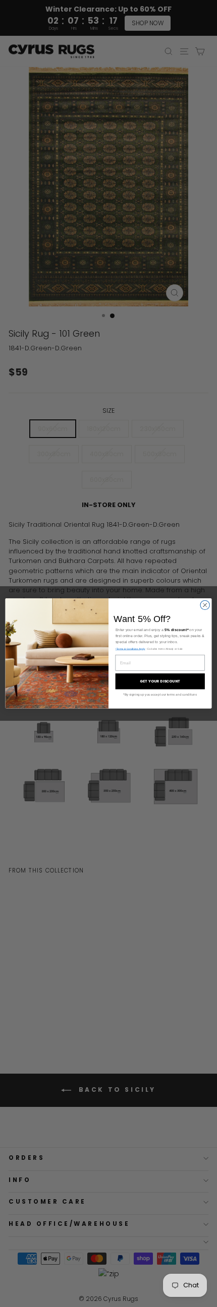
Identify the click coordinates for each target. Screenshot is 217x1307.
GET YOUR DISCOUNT (160, 681)
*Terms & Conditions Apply (130, 649)
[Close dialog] (204, 604)
